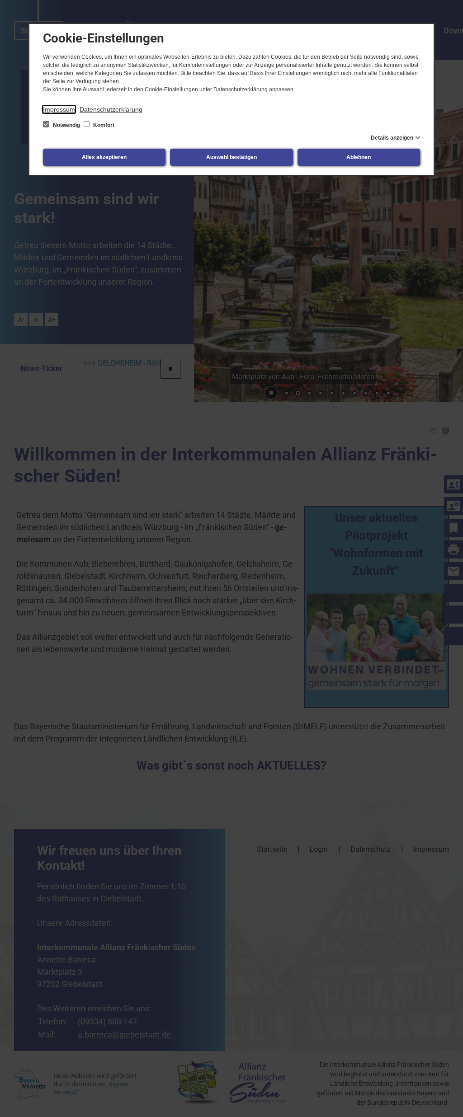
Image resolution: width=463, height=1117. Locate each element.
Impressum (59, 109)
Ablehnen (358, 157)
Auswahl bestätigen (231, 157)
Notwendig (66, 125)
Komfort (103, 125)
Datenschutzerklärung (111, 109)
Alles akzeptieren (104, 157)
